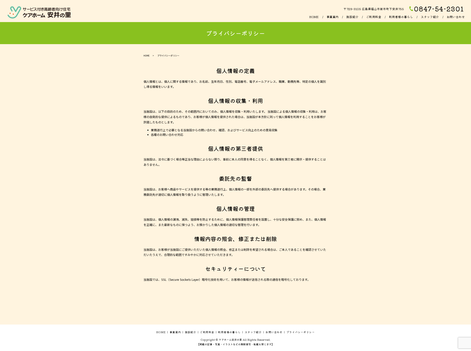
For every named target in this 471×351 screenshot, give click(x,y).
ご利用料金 (373, 17)
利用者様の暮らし (401, 17)
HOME (314, 17)
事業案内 (333, 17)
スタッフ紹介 (430, 17)
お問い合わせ (456, 17)
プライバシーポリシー (300, 332)
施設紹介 (352, 17)
